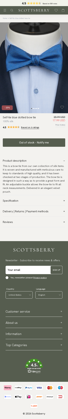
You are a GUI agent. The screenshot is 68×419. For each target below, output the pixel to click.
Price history (60, 125)
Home (5, 18)
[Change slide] (31, 108)
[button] (34, 4)
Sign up (56, 270)
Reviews (8, 222)
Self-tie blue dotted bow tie (19, 18)
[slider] (34, 3)
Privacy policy (40, 277)
